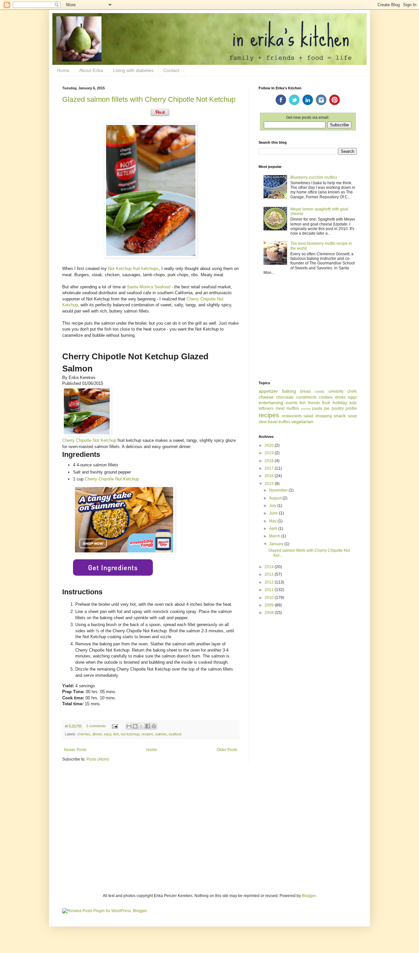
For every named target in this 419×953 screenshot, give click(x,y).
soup (352, 416)
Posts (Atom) (97, 759)
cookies (326, 397)
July (273, 505)
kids (353, 403)
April (273, 528)
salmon (161, 734)
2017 (269, 468)
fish (116, 734)
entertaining (271, 402)
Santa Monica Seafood (148, 286)
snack (340, 415)
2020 (269, 445)
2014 (269, 567)
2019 (269, 453)
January (276, 544)
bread (305, 391)
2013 (269, 574)
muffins (292, 408)
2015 (269, 483)
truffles (284, 422)
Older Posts (227, 749)
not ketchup (130, 734)
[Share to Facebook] (147, 726)
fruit (326, 402)
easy (107, 734)
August (275, 498)
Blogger (309, 895)
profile (351, 408)
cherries (83, 734)
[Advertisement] (308, 328)
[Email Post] (114, 726)
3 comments (96, 726)
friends (314, 403)
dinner (97, 734)
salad (308, 416)
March (275, 536)
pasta (317, 408)
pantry (306, 408)
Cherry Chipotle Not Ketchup (89, 440)
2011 (269, 589)
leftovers (266, 408)
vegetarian (302, 421)
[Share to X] (141, 726)
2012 (269, 582)
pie (327, 408)
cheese (266, 397)
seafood (175, 734)
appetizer (268, 391)
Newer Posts (75, 749)
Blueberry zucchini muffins (313, 177)
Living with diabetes (133, 70)
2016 (269, 476)
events (292, 403)
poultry (338, 408)
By (65, 377)
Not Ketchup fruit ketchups (133, 268)
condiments (306, 397)
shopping (323, 416)
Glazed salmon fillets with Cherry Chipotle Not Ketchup (148, 99)
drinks (340, 397)
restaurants (292, 416)
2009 (269, 605)
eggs (352, 397)
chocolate (285, 397)
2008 (269, 612)
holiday (340, 402)
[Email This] (129, 726)
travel (273, 422)
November (279, 490)
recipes (147, 734)
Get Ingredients (113, 567)
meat (280, 408)
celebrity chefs (342, 391)
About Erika (91, 70)
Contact (171, 70)
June (274, 513)
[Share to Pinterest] (154, 726)
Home (63, 70)
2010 (269, 597)
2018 (269, 461)
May (273, 521)
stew (263, 422)
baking (289, 391)
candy (319, 391)
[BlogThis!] (135, 726)
